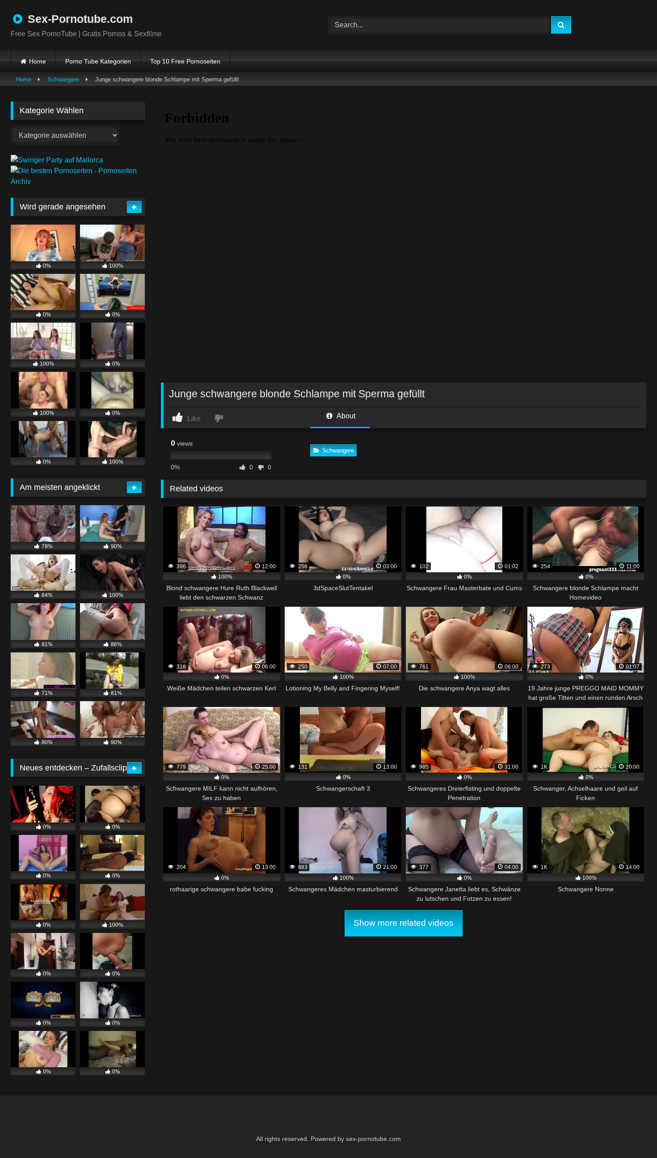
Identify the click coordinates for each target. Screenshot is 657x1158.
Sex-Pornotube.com (79, 19)
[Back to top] (628, 1131)
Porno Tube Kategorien (98, 61)
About (345, 416)
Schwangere (63, 79)
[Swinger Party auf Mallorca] (57, 160)
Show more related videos (404, 923)
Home (37, 61)
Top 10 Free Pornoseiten (185, 61)
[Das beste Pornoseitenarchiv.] (78, 181)
